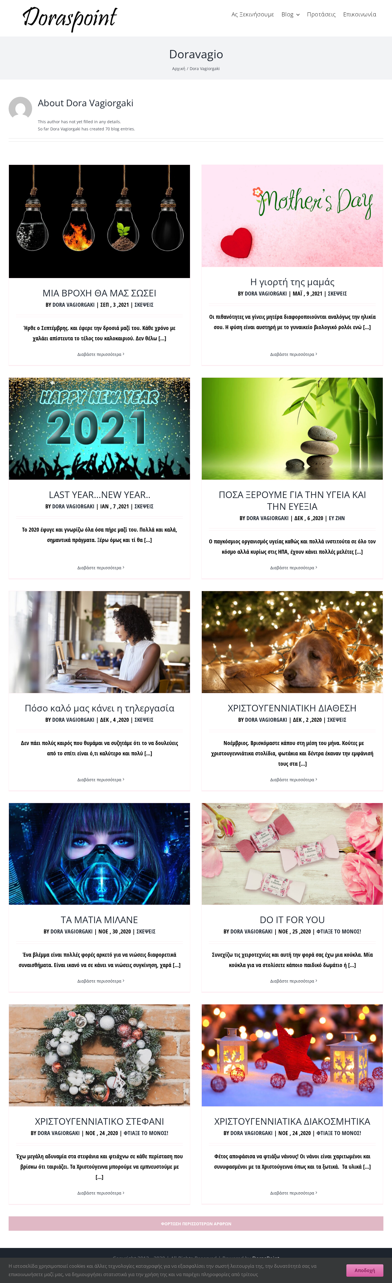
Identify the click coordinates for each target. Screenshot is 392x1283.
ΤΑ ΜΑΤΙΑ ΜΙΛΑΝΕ (99, 919)
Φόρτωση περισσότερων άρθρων (196, 1223)
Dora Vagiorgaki (74, 304)
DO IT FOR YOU (292, 919)
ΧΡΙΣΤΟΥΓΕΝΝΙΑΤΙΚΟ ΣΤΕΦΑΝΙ (99, 1121)
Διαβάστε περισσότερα (99, 354)
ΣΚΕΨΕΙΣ (144, 304)
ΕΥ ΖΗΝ (337, 518)
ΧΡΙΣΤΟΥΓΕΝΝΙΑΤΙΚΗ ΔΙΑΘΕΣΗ (292, 708)
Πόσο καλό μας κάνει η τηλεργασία (99, 708)
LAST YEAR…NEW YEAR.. (99, 494)
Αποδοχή (365, 1270)
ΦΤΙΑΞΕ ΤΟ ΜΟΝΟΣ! (339, 931)
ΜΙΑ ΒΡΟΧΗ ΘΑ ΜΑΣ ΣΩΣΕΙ (99, 293)
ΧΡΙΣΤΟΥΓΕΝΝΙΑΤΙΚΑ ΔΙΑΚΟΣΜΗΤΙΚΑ (292, 1121)
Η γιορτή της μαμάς (292, 281)
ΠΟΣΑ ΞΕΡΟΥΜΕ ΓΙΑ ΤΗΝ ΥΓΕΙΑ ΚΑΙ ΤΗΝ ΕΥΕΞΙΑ (292, 500)
